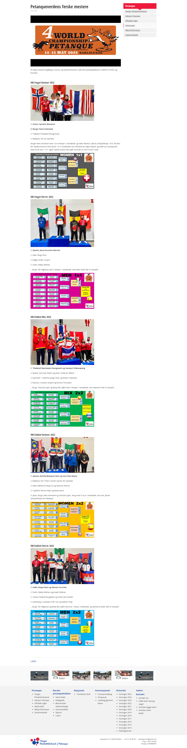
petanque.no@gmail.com (147, 739)
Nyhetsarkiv (130, 25)
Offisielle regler (131, 21)
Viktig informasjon (132, 30)
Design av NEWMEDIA (148, 744)
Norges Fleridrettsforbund (136, 11)
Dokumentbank (131, 35)
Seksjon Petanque (132, 16)
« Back (33, 661)
